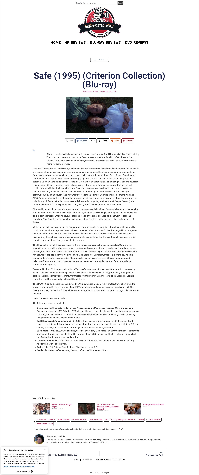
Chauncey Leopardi (46, 420)
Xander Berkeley (45, 424)
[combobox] (97, 3)
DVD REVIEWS (136, 42)
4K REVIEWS (75, 42)
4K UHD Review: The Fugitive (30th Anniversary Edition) (108, 406)
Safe (107, 420)
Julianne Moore (79, 420)
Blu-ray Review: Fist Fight (153, 404)
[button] (70, 140)
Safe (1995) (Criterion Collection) (127, 420)
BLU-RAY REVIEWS (105, 42)
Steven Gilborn (153, 420)
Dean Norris (63, 420)
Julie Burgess (95, 420)
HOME (56, 42)
